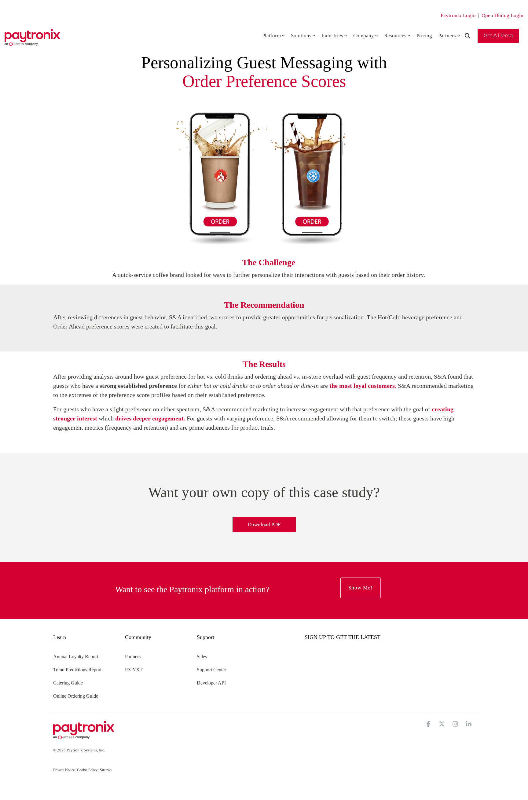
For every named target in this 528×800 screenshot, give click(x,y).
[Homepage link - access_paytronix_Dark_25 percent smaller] (83, 736)
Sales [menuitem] (202, 656)
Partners (447, 36)
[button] (429, 724)
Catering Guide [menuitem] (68, 682)
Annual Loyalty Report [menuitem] (75, 656)
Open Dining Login (502, 15)
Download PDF (264, 524)
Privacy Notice (64, 770)
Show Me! (360, 588)
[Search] (467, 36)
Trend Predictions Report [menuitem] (77, 669)
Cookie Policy (87, 770)
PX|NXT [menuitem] (134, 669)
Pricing (424, 36)
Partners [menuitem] (133, 656)
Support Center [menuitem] (211, 669)
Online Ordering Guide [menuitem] (75, 696)
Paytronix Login (458, 15)
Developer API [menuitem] (211, 682)
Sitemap (106, 770)
